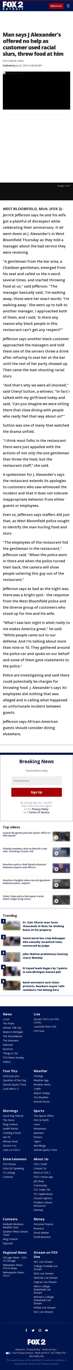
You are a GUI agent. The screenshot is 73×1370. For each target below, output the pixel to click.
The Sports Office (44, 1115)
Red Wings (40, 1145)
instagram (40, 1330)
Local (6, 1019)
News (21, 60)
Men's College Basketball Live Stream (42, 1289)
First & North (41, 1120)
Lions (37, 1124)
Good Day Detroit (13, 1115)
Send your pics (11, 1076)
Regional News (15, 1252)
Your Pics (10, 1071)
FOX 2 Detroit (9, 60)
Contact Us (40, 1168)
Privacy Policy (40, 809)
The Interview (10, 1040)
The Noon (9, 1120)
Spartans (39, 1133)
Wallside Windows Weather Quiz (13, 1225)
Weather (40, 1071)
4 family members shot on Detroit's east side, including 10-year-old (25, 850)
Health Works (10, 1128)
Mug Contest (10, 1124)
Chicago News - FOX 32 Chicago (14, 1259)
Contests (8, 1177)
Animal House (42, 1101)
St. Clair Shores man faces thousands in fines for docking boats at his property (43, 926)
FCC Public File (42, 1189)
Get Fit (6, 1137)
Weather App (41, 1080)
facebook (26, 1330)
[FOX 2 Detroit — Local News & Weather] (13, 5)
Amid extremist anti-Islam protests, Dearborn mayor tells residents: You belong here (43, 986)
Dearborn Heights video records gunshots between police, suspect (26, 882)
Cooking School (12, 1133)
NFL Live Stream (43, 1261)
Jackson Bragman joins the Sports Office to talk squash (26, 834)
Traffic (37, 1088)
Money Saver (10, 1141)
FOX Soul (39, 1031)
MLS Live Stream (43, 1312)
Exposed (8, 1243)
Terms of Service (39, 812)
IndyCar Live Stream (45, 1282)
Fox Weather (41, 1097)
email (46, 1330)
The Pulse (8, 1023)
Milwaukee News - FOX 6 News (13, 1266)
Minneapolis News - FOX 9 (14, 1274)
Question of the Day (14, 1080)
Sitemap (38, 1210)
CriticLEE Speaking (13, 1168)
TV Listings (9, 1172)
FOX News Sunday (13, 1057)
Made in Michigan (13, 1032)
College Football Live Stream (46, 1267)
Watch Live (56, 6)
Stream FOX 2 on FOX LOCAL (46, 1020)
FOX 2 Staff (40, 1164)
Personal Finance (43, 1224)
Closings (38, 1076)
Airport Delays (42, 1093)
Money (39, 1219)
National (8, 1044)
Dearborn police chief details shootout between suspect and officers (24, 866)
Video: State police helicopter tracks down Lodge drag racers (23, 898)
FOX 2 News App (43, 1177)
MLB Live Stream (44, 1273)
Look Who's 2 (11, 1088)
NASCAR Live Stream (46, 1277)
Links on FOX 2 (11, 1150)
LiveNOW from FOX (45, 1026)
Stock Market (41, 1232)
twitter (33, 1330)
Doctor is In (9, 1145)
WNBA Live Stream (45, 1307)
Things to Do (10, 1053)
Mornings (10, 1111)
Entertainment (15, 1159)
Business (8, 1049)
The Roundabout (12, 1036)
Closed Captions (43, 1198)
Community (40, 1185)
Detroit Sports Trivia (14, 1084)
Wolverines (40, 1128)
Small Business (42, 1237)
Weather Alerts (42, 1084)
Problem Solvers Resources (43, 1204)
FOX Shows (9, 1164)
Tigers (37, 1141)
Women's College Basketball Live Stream (44, 1300)
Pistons (38, 1137)
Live (37, 1014)
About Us (41, 1159)
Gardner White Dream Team (15, 1233)
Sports (39, 1111)
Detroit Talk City (12, 1027)
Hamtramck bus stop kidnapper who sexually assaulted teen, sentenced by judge (44, 941)
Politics (7, 1061)
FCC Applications (43, 1194)
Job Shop (39, 1181)
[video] (61, 836)
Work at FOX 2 (42, 1172)
